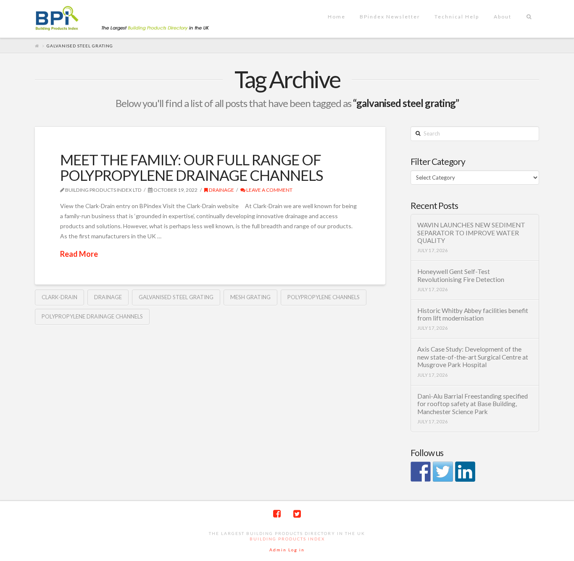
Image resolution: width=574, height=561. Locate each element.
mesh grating (250, 297)
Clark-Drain (59, 297)
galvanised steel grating (176, 297)
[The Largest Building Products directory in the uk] (136, 19)
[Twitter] (297, 513)
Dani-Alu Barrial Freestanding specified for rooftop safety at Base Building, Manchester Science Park (472, 403)
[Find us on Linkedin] (465, 472)
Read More (79, 253)
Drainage (221, 190)
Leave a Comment (268, 190)
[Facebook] (277, 513)
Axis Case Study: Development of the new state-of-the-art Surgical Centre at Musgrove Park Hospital (472, 356)
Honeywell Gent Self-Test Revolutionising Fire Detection (460, 275)
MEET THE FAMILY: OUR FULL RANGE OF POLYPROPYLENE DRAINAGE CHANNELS (191, 167)
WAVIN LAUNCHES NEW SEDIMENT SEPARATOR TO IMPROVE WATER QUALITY (471, 232)
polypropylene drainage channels (92, 316)
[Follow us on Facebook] (421, 472)
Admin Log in (287, 549)
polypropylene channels (323, 297)
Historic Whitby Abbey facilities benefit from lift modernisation (472, 314)
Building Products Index (287, 538)
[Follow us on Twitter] (443, 472)
